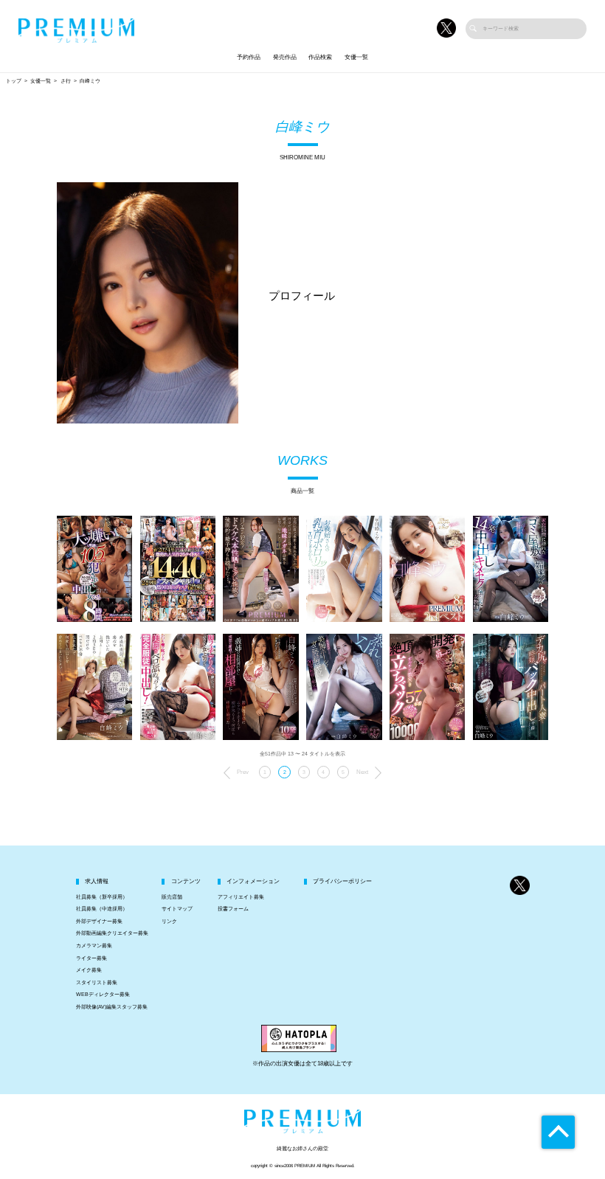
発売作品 (285, 57)
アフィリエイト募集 (241, 897)
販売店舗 (172, 897)
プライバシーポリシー (342, 881)
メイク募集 (89, 970)
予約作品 (248, 57)
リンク (169, 921)
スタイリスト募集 (96, 983)
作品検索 (320, 57)
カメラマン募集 (94, 946)
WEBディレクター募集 (103, 995)
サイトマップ (177, 909)
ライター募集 (91, 958)
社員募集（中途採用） (102, 909)
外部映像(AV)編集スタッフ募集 (112, 1007)
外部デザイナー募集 (99, 921)
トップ (13, 81)
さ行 (65, 81)
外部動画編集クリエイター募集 (112, 933)
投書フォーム (233, 909)
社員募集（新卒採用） (102, 897)
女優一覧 (356, 57)
